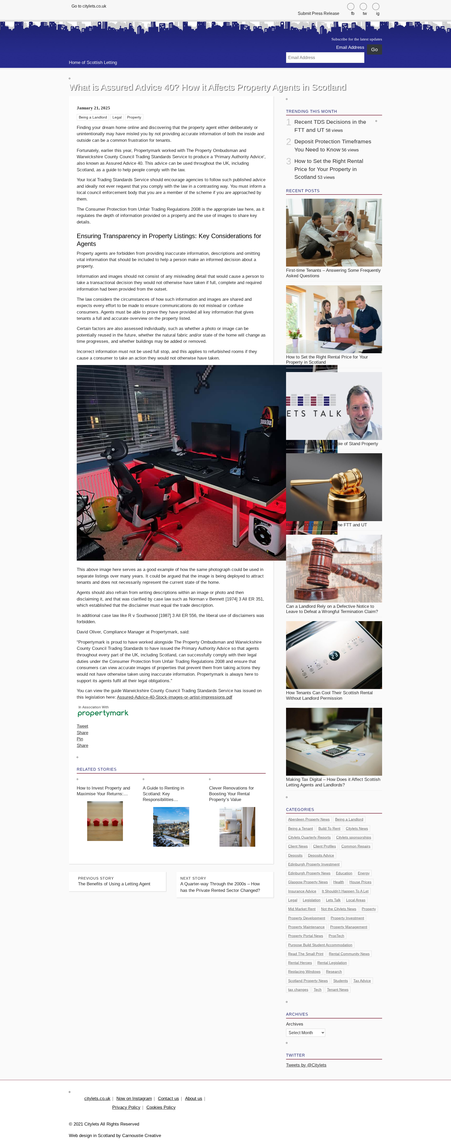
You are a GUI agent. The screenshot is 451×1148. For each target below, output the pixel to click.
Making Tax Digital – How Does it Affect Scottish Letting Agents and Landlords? (333, 782)
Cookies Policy (161, 1107)
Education (344, 873)
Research (334, 971)
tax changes (298, 989)
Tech (318, 989)
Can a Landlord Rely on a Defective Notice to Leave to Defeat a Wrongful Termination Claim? (332, 609)
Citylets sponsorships (353, 837)
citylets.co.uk (97, 1098)
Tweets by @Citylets (306, 1065)
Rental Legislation (332, 963)
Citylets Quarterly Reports (309, 837)
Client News (298, 846)
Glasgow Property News (308, 882)
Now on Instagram (134, 1098)
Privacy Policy (126, 1107)
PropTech (336, 936)
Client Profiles (324, 846)
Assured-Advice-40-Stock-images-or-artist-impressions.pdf (174, 697)
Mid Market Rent (302, 909)
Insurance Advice (302, 891)
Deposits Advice (321, 855)
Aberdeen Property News (309, 819)
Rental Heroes (300, 963)
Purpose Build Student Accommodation (320, 945)
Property (134, 117)
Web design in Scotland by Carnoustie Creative (115, 1135)
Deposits (295, 855)
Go (374, 49)
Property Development (306, 918)
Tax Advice (362, 981)
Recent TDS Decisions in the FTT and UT (326, 524)
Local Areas (355, 900)
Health (338, 882)
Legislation (312, 900)
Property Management (348, 927)
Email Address (350, 47)
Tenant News (337, 989)
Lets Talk (333, 900)
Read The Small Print (305, 954)
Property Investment (347, 918)
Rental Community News (349, 954)
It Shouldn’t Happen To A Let (345, 891)
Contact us (168, 1098)
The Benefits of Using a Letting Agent (114, 881)
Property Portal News (305, 936)
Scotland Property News (308, 981)
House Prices (360, 882)
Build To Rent (329, 828)
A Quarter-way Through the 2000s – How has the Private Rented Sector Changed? (220, 884)
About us (193, 1098)
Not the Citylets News (338, 909)
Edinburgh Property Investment (314, 864)
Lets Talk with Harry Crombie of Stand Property (332, 443)
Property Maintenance (306, 927)
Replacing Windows (304, 971)
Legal (117, 117)
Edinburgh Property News (309, 873)
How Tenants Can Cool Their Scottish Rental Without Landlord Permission (329, 695)
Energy (364, 873)
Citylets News (357, 828)
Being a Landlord (93, 117)
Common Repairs (355, 846)
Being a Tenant (300, 828)
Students (340, 981)
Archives (294, 1024)
